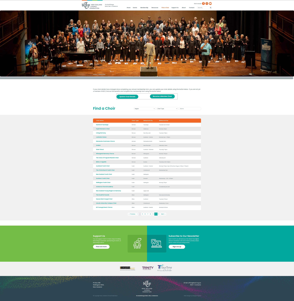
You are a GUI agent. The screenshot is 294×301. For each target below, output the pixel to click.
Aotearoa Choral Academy (104, 187)
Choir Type (135, 120)
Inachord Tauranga (102, 125)
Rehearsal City (148, 120)
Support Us (175, 7)
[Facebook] (203, 4)
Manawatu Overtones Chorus (105, 141)
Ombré (98, 145)
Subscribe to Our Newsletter (184, 236)
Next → (163, 214)
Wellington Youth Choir (103, 182)
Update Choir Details (127, 97)
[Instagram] (206, 4)
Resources (155, 7)
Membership (144, 7)
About (184, 7)
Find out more (101, 247)
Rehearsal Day (163, 120)
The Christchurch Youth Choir (105, 170)
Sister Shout (100, 149)
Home (128, 7)
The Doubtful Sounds (102, 195)
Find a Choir (165, 7)
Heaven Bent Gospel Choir (104, 199)
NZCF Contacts (195, 285)
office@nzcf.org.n (194, 283)
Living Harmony (101, 133)
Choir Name (100, 120)
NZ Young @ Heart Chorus (104, 207)
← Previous (132, 214)
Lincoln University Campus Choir (106, 203)
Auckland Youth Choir (103, 166)
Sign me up (177, 247)
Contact (191, 7)
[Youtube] (210, 4)
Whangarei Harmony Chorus (105, 153)
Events (135, 7)
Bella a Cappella (101, 162)
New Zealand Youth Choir (104, 174)
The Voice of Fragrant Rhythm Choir (107, 158)
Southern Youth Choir (103, 178)
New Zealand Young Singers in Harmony (108, 191)
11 (158, 214)
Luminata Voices (101, 137)
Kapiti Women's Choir (103, 129)
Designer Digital (196, 295)
